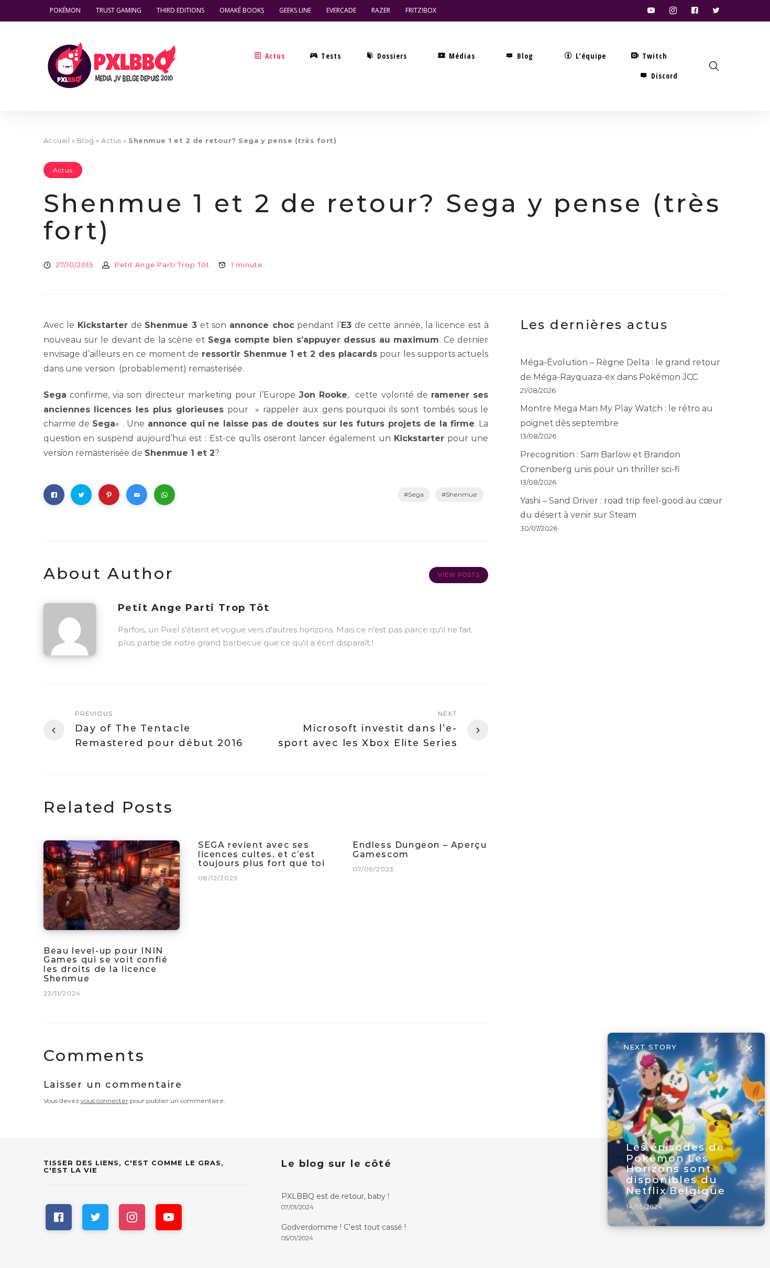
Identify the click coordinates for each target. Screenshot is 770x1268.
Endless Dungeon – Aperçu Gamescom (420, 849)
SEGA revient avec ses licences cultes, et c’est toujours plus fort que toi (261, 854)
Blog (85, 140)
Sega (416, 494)
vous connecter (104, 1101)
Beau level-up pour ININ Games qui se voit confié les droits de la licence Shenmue (105, 964)
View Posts (459, 574)
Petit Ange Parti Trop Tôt (162, 264)
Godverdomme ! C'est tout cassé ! (343, 1227)
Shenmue (461, 494)
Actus (111, 140)
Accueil (56, 140)
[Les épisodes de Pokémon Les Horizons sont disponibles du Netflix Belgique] (686, 1129)
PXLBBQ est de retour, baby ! (335, 1196)
